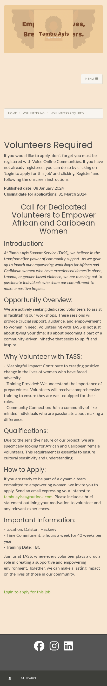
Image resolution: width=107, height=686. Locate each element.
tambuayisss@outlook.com (28, 497)
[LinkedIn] (68, 647)
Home (12, 113)
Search (31, 678)
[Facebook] (39, 647)
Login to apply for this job (27, 592)
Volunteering (33, 113)
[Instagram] (54, 647)
